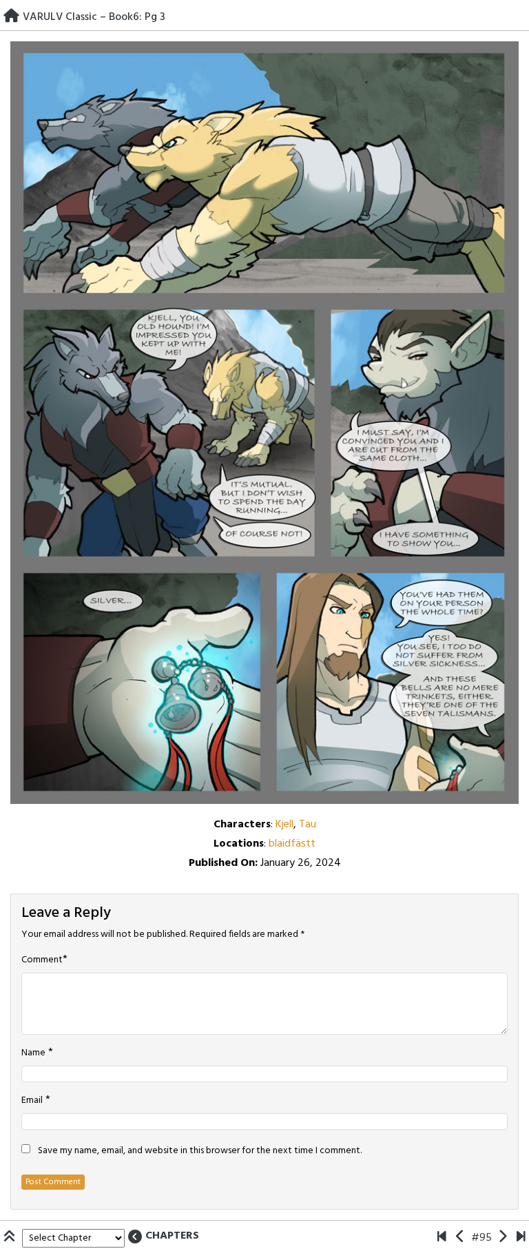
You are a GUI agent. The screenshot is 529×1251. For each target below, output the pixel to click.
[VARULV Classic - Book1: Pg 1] (442, 1238)
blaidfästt (292, 844)
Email (32, 1101)
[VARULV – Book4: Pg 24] (521, 1238)
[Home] (11, 17)
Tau (307, 825)
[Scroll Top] (11, 1238)
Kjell (284, 825)
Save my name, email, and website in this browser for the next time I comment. (200, 1151)
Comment (42, 960)
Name (33, 1053)
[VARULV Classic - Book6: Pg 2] (460, 1238)
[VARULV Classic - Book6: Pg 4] (502, 1238)
